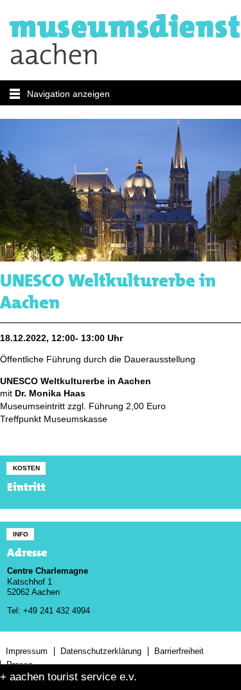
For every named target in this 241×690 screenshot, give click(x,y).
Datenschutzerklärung (100, 651)
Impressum (27, 651)
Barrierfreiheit (179, 651)
